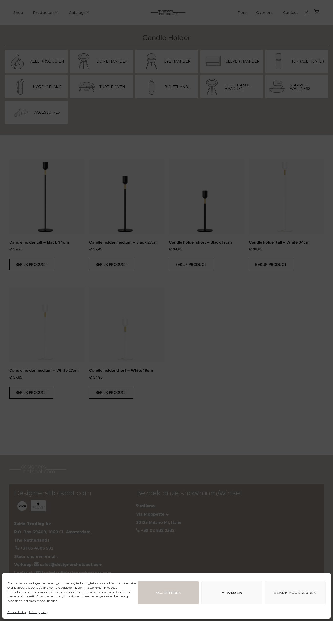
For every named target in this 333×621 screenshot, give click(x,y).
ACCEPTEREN (169, 592)
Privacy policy (38, 612)
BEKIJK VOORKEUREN (295, 592)
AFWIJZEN (232, 592)
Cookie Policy (16, 612)
